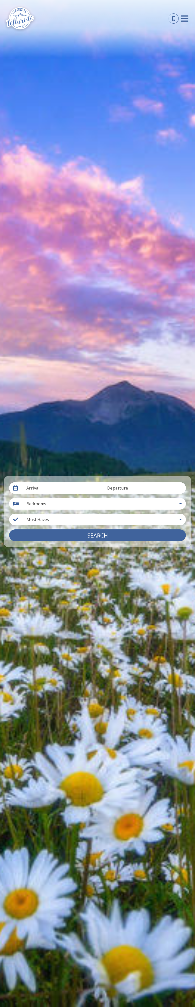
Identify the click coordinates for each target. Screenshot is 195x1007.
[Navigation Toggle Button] (185, 18)
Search (97, 535)
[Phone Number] (174, 18)
